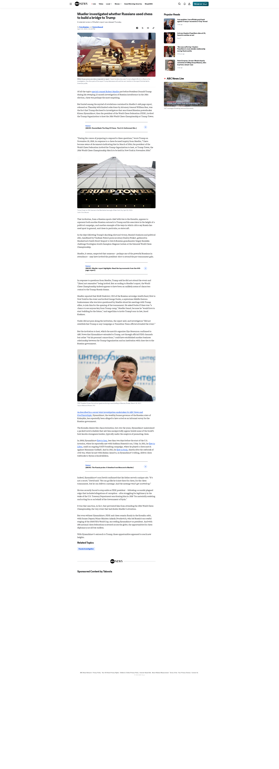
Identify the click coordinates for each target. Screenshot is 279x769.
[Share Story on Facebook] (137, 28)
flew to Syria (122, 449)
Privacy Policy (97, 673)
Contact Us (194, 673)
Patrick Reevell (97, 27)
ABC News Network (86, 673)
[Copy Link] (153, 28)
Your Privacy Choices (184, 673)
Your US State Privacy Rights (110, 673)
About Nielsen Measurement (160, 673)
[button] (70, 4)
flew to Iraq (102, 440)
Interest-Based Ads (145, 673)
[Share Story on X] (142, 28)
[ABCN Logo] (81, 3)
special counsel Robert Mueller (105, 91)
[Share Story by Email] (148, 28)
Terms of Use (173, 673)
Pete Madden (84, 27)
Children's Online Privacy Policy (129, 673)
